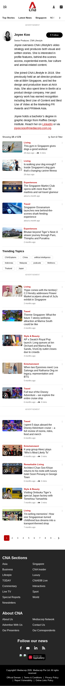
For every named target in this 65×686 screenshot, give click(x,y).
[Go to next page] (58, 538)
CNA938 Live (40, 580)
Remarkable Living (34, 464)
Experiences (30, 182)
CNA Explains (10, 257)
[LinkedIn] (35, 648)
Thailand (8, 268)
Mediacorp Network (43, 619)
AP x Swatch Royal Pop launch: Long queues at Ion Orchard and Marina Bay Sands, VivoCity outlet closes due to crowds (40, 345)
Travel (27, 204)
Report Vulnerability (23, 680)
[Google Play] (21, 656)
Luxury (36, 575)
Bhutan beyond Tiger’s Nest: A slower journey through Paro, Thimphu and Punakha (41, 235)
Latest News (25, 17)
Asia (4, 564)
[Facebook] (21, 648)
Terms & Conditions (33, 677)
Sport (35, 591)
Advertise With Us (12, 625)
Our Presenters (10, 630)
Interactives (38, 586)
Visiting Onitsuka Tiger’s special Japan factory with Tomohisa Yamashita (38, 495)
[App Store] (25, 656)
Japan (21, 268)
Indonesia (9, 263)
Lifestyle (7, 575)
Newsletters (9, 602)
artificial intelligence (42, 257)
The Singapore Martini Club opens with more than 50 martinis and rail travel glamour (41, 188)
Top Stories (8, 17)
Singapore (41, 17)
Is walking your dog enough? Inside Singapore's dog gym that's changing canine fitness (40, 167)
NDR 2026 (55, 17)
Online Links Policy (44, 680)
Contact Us (38, 625)
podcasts (37, 263)
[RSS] (43, 648)
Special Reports (11, 597)
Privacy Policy (52, 677)
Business (7, 569)
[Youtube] (28, 648)
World (35, 597)
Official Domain (14, 677)
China (25, 257)
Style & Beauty (32, 336)
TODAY (6, 580)
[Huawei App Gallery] (37, 657)
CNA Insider (39, 569)
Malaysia (23, 263)
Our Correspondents (43, 630)
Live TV (6, 591)
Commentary (9, 586)
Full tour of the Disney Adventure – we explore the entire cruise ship (39, 395)
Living (27, 142)
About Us (7, 619)
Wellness (51, 263)
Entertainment (31, 364)
